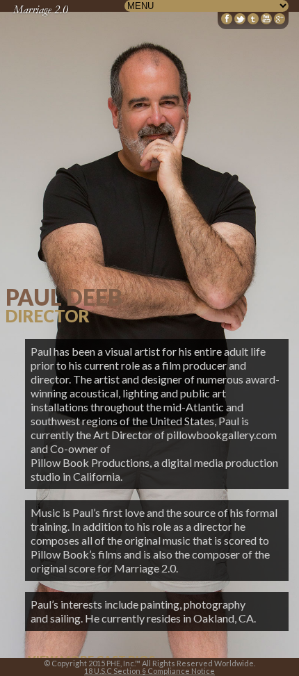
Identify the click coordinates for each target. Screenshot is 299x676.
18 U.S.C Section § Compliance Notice (149, 670)
